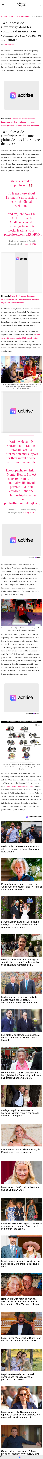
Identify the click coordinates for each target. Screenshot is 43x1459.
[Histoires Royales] (21, 4)
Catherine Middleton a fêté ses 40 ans (19, 786)
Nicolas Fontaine (9, 44)
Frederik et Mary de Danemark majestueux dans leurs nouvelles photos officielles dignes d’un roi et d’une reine (20, 299)
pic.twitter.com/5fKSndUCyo (23, 234)
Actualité (4, 16)
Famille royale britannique (19, 16)
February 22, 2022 (29, 244)
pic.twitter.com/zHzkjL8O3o (22, 503)
